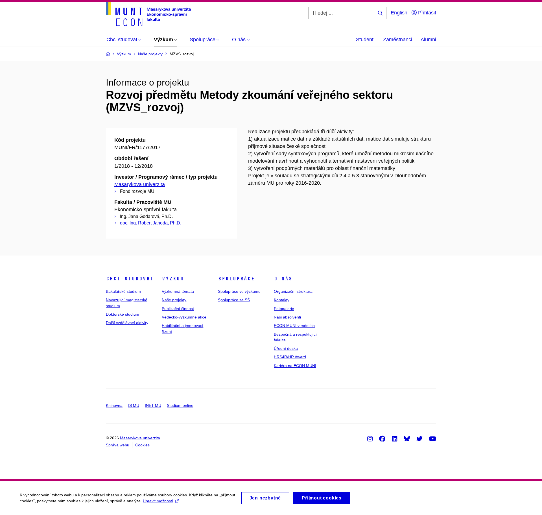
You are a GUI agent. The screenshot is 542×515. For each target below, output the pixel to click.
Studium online (180, 405)
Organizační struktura (293, 291)
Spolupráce (236, 279)
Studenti (365, 39)
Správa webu (117, 445)
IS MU (133, 405)
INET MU (153, 405)
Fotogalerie (284, 308)
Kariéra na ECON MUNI (295, 365)
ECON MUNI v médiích (294, 325)
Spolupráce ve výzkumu (239, 291)
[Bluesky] (407, 438)
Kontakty (281, 300)
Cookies (142, 445)
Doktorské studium (122, 314)
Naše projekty (174, 300)
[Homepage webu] (148, 14)
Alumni (428, 39)
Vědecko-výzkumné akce (184, 317)
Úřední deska (286, 348)
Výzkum (173, 279)
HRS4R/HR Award (290, 357)
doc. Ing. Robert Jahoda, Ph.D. (150, 223)
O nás (283, 279)
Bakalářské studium (123, 291)
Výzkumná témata (178, 291)
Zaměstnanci (397, 39)
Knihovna (114, 405)
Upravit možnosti (158, 501)
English (399, 13)
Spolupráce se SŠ (234, 300)
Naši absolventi (287, 317)
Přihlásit (426, 13)
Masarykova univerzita (139, 184)
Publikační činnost (178, 308)
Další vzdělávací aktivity (127, 322)
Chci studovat (130, 279)
